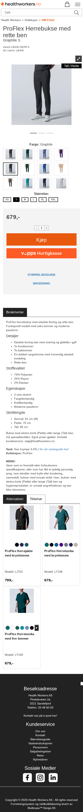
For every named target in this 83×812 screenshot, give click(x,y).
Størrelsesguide (40, 739)
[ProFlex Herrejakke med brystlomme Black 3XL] (22, 524)
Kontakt (40, 735)
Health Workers (11, 20)
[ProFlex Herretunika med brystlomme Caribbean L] (61, 524)
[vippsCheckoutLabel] (41, 253)
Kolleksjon (31, 20)
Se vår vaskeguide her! (54, 449)
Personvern (40, 747)
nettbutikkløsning (50, 804)
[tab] (15, 312)
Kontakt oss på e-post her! (40, 715)
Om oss (40, 731)
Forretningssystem (22, 804)
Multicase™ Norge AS (41, 808)
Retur (40, 755)
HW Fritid (48, 20)
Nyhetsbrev (40, 759)
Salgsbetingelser (40, 751)
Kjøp (41, 240)
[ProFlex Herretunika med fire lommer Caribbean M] (22, 607)
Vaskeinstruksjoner (40, 743)
